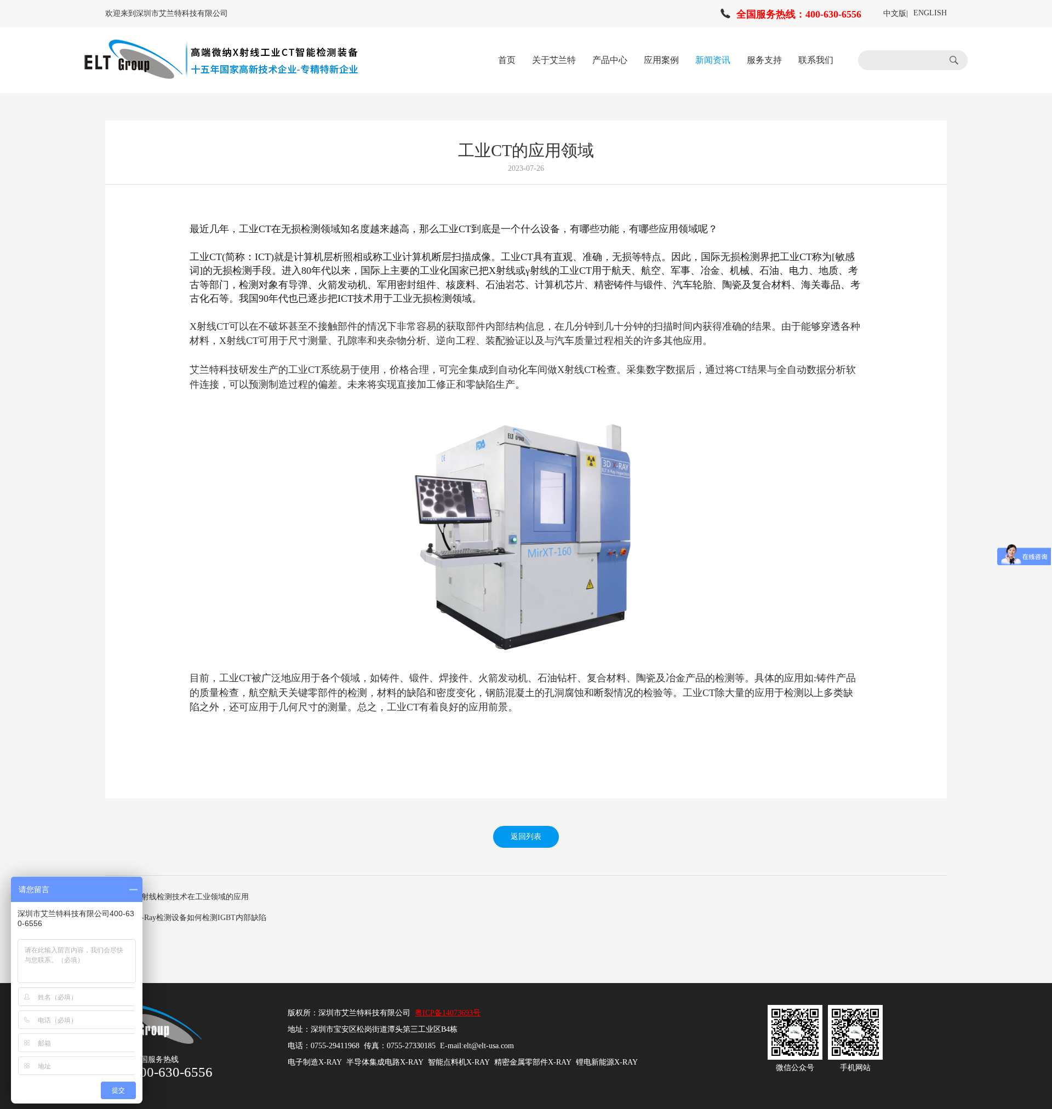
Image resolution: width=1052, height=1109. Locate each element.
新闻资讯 (712, 60)
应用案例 (661, 60)
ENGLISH (930, 13)
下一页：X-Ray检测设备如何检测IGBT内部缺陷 (185, 917)
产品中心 (609, 60)
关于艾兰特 (554, 60)
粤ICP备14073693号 (448, 1013)
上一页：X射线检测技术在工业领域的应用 (177, 897)
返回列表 (526, 836)
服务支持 (764, 60)
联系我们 (815, 60)
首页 (507, 60)
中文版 (894, 13)
